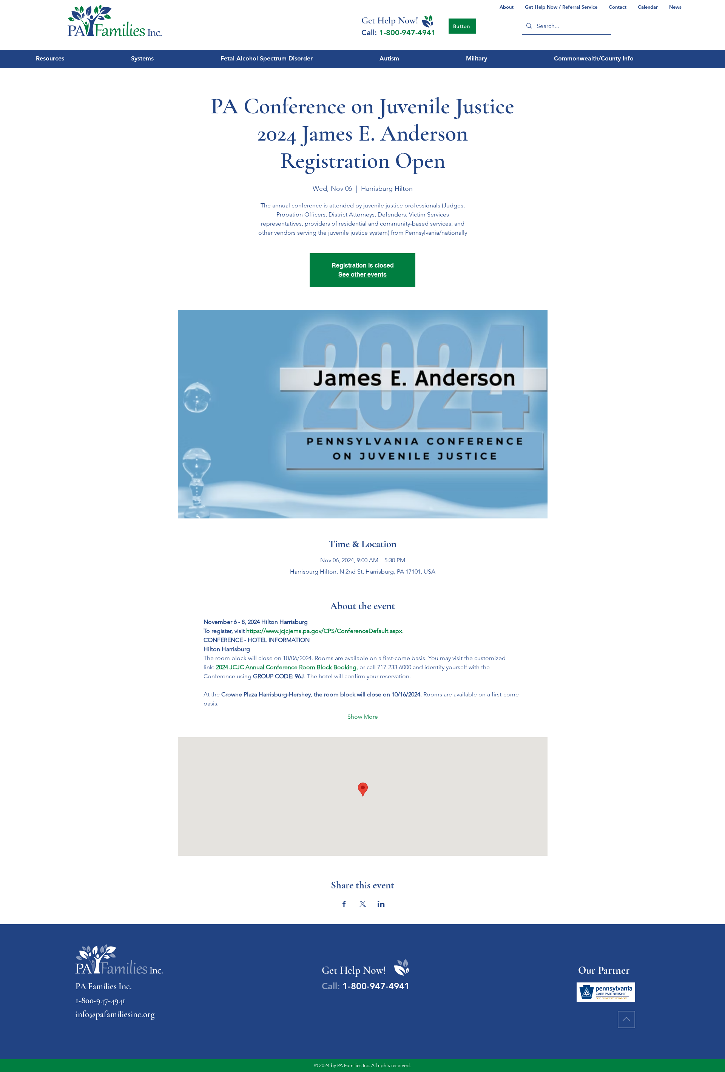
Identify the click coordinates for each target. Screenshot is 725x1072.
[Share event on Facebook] (344, 904)
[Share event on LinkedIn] (381, 904)
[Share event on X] (362, 904)
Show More (362, 716)
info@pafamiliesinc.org (115, 1014)
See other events (362, 274)
